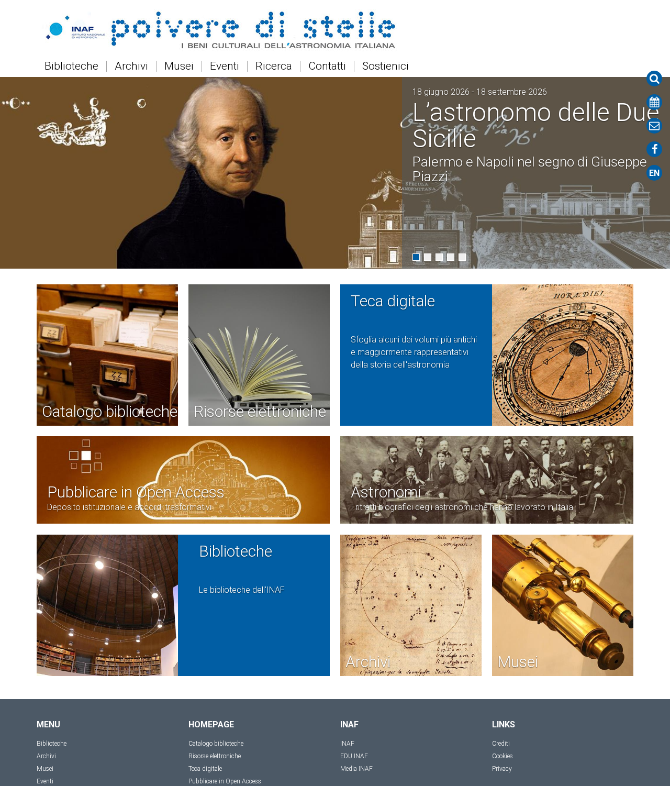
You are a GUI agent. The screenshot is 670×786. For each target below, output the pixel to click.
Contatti (327, 66)
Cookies (502, 756)
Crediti (501, 743)
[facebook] (654, 149)
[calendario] (654, 102)
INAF (347, 743)
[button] (416, 257)
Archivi (131, 66)
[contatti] (654, 126)
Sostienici (385, 66)
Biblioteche (71, 66)
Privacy (502, 768)
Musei (179, 66)
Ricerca (273, 66)
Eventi (224, 66)
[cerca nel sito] (654, 78)
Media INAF (356, 768)
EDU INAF (354, 756)
